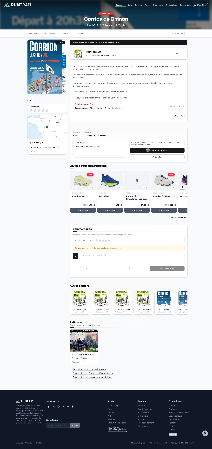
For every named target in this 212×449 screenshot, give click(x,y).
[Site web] (30, 100)
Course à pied (33, 33)
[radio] (31, 110)
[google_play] (73, 406)
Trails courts (143, 412)
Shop (155, 5)
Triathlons (112, 412)
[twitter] (53, 406)
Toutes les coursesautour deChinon (89, 369)
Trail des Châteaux (83, 354)
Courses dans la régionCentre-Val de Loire (92, 377)
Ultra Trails (143, 416)
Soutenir (173, 434)
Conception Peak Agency (166, 443)
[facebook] (48, 406)
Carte (130, 5)
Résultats (138, 5)
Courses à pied (114, 405)
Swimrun (111, 419)
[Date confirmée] (73, 358)
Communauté (185, 5)
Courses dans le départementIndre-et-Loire (93, 373)
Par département (146, 422)
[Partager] (182, 116)
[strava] (63, 406)
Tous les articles (176, 217)
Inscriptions (174, 419)
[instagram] (58, 406)
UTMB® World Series (116, 422)
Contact (172, 405)
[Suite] (182, 187)
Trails (109, 409)
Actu (161, 5)
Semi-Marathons (145, 409)
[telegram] (68, 406)
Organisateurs (171, 5)
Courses (119, 5)
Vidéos (147, 5)
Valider (75, 425)
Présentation (80, 143)
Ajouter (180, 33)
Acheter (84, 210)
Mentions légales (138, 443)
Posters (172, 422)
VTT (109, 416)
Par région (143, 426)
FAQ (150, 443)
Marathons (143, 405)
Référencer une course (179, 412)
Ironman (142, 419)
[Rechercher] (205, 433)
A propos (173, 409)
